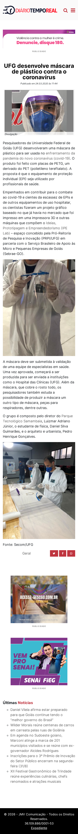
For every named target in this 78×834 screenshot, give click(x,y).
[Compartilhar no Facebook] (62, 553)
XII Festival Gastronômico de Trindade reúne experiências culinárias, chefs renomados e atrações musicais (40, 776)
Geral (26, 553)
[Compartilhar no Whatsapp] (71, 553)
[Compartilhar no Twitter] (54, 553)
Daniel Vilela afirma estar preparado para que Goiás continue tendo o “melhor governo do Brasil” (38, 715)
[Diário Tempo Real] (30, 10)
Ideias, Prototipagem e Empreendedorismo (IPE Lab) (35, 228)
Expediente (39, 828)
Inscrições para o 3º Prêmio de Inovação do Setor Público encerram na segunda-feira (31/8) (42, 761)
